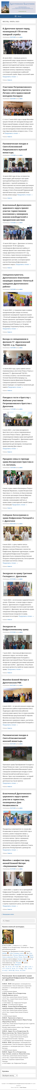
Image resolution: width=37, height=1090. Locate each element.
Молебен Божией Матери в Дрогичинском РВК (16, 681)
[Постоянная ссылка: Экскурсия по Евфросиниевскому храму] (18, 651)
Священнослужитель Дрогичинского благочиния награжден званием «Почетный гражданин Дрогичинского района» (18, 280)
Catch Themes (23, 1087)
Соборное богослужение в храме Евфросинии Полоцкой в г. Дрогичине (18, 517)
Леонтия (25, 957)
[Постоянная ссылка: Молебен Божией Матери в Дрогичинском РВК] (18, 704)
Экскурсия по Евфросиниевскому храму (15, 628)
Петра (20, 957)
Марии (32, 957)
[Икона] (8, 943)
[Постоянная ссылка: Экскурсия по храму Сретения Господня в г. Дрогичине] (18, 598)
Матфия (4, 953)
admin (20, 37)
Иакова (31, 955)
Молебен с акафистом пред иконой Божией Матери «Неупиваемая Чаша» (16, 863)
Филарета (19, 962)
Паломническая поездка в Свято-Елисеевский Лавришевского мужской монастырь (15, 148)
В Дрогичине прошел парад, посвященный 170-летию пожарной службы (16, 31)
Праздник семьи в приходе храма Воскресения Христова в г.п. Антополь (18, 461)
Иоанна (26, 955)
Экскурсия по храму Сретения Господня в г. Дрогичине (17, 575)
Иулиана (15, 955)
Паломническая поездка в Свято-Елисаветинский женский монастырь (15, 738)
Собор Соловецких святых (16, 953)
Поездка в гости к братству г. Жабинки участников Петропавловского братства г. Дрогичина (17, 402)
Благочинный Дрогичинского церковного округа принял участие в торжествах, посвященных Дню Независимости (17, 799)
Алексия (4, 957)
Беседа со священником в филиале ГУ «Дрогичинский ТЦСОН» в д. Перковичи (16, 342)
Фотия (16, 957)
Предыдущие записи (7, 914)
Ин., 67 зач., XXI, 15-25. (12, 966)
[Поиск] (3, 920)
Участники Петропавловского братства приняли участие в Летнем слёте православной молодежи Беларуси (17, 91)
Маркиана (21, 955)
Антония (24, 961)
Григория (20, 959)
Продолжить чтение (10, 77)
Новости (9, 80)
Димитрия (10, 957)
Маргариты (18, 964)
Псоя (30, 953)
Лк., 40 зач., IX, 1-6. (14, 968)
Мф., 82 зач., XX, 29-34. (19, 970)
